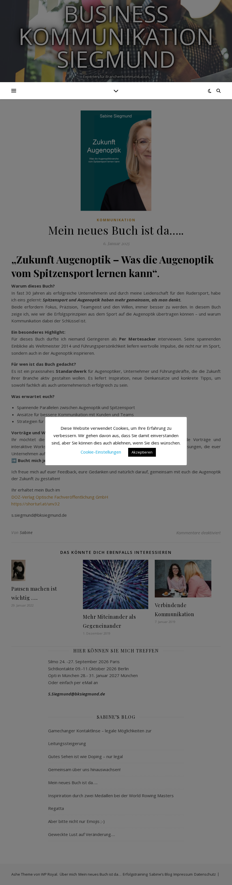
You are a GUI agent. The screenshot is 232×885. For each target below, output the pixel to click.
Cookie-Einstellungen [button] (101, 452)
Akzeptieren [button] (142, 452)
